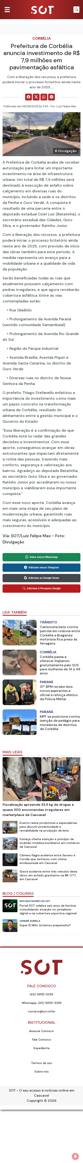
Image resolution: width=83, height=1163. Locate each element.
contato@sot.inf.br (41, 1011)
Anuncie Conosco (41, 1031)
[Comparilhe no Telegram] (51, 97)
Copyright (35, 1100)
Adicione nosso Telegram (43, 567)
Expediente (42, 1048)
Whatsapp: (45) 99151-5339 (42, 1003)
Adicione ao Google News (43, 577)
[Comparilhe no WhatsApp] (43, 97)
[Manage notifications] (75, 1156)
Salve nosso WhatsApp (44, 557)
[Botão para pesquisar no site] (76, 9)
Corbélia (41, 38)
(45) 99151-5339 (41, 994)
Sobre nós (41, 1071)
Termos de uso (41, 1063)
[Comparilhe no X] (36, 97)
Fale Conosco (41, 1039)
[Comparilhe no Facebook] (28, 97)
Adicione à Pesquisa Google (44, 588)
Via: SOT (11, 536)
